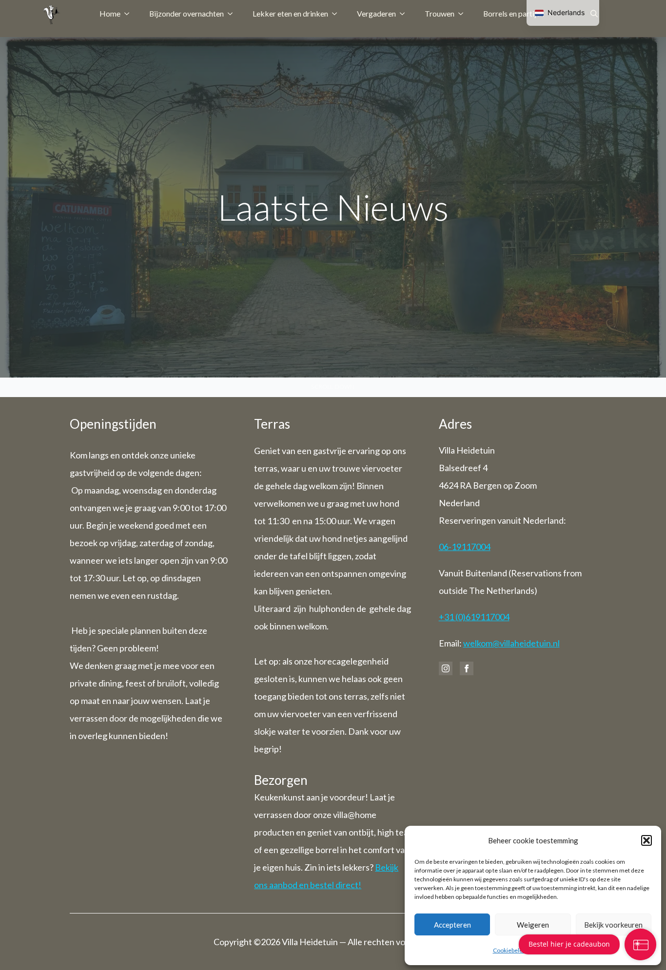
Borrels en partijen (513, 13)
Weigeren (533, 924)
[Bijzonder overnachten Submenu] (233, 13)
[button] (646, 840)
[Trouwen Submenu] (463, 13)
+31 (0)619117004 (474, 616)
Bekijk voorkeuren (613, 924)
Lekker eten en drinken (290, 13)
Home (109, 13)
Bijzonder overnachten (186, 13)
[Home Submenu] (129, 13)
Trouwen (439, 13)
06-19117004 (464, 546)
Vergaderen (376, 13)
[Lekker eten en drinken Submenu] (337, 13)
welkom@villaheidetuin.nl (511, 643)
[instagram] (445, 668)
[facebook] (466, 668)
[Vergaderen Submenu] (405, 13)
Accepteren (452, 924)
